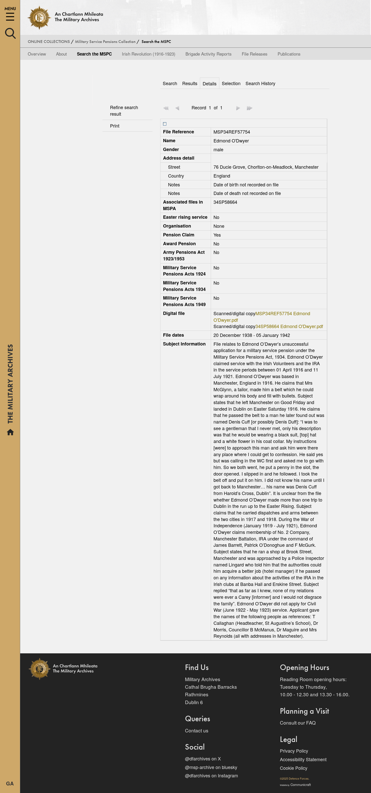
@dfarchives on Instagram (211, 775)
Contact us (196, 730)
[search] (10, 32)
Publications (289, 54)
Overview (37, 54)
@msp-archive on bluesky (211, 767)
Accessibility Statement (303, 759)
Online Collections (49, 41)
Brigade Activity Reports (209, 54)
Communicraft (295, 784)
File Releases (255, 54)
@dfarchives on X (203, 758)
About (61, 54)
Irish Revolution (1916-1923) (148, 54)
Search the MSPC (94, 54)
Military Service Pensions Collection (105, 41)
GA (10, 783)
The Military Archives (10, 385)
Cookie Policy (293, 767)
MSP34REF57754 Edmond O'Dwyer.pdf (262, 316)
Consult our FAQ (298, 722)
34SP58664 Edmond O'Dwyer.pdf (289, 326)
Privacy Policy (294, 750)
